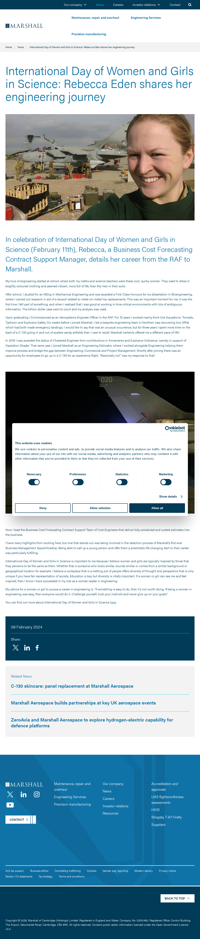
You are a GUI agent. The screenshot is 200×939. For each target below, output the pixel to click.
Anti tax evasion (14, 871)
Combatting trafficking (67, 871)
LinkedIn (23, 794)
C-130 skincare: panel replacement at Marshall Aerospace (72, 685)
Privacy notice (167, 871)
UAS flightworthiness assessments (167, 799)
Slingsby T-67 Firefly (166, 817)
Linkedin (27, 647)
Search (190, 4)
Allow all (157, 508)
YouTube (10, 805)
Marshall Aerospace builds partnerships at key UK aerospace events (83, 702)
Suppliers (158, 824)
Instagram (36, 794)
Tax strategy (45, 876)
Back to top (175, 898)
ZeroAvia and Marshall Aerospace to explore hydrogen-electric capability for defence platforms (92, 722)
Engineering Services (146, 17)
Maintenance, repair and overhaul (95, 17)
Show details (168, 496)
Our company (73, 4)
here (113, 602)
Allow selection (100, 508)
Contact (175, 4)
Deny (42, 508)
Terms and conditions (71, 876)
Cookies (91, 871)
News (100, 4)
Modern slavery (143, 871)
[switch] (78, 482)
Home (8, 47)
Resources (110, 813)
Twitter (15, 647)
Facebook (37, 647)
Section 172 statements (18, 876)
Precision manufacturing (88, 34)
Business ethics (39, 871)
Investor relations (144, 4)
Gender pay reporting (115, 871)
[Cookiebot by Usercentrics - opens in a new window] (168, 429)
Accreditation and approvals (164, 786)
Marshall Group (35, 26)
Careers (118, 4)
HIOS (155, 809)
